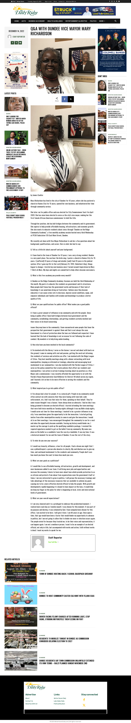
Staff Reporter (19, 36)
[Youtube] (119, 1)
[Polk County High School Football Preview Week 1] (16, 203)
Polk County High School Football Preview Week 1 (15, 216)
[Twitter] (84, 705)
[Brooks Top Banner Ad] (84, 11)
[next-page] (102, 148)
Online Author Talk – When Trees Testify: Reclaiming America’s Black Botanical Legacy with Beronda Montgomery (16, 154)
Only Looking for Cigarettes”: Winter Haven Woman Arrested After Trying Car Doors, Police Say (16, 120)
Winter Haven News (13, 147)
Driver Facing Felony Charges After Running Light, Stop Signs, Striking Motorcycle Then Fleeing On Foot (64, 618)
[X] (114, 1)
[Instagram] (112, 1)
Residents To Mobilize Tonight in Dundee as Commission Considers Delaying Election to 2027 (64, 640)
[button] (115, 21)
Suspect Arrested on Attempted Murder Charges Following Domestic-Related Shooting (117, 140)
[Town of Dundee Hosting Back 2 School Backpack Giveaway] (21, 572)
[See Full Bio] (58, 542)
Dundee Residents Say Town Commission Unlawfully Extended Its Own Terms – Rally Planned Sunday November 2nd (66, 662)
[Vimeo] (116, 1)
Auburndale (112, 134)
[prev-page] (99, 148)
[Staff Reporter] (10, 37)
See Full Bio (52, 542)
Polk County (11, 212)
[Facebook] (109, 1)
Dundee (42, 570)
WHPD (8, 113)
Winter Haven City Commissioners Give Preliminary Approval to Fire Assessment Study (15, 187)
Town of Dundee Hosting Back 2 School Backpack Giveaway (66, 573)
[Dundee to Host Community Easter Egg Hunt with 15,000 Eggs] (21, 595)
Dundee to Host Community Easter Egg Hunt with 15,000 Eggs (66, 595)
